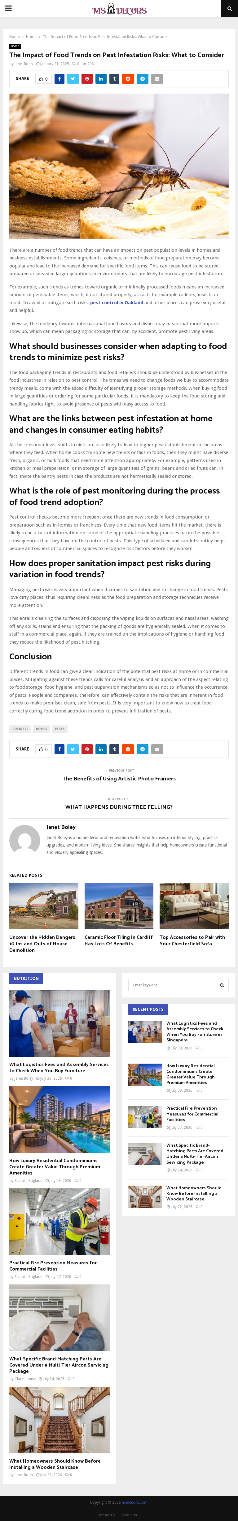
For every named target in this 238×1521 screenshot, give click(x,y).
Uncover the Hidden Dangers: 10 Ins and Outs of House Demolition (43, 944)
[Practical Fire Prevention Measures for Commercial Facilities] (59, 1221)
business (20, 729)
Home (15, 46)
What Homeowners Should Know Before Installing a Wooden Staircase (55, 1464)
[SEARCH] (222, 985)
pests (59, 729)
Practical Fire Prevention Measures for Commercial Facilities (53, 1266)
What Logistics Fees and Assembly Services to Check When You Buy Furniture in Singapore (194, 1032)
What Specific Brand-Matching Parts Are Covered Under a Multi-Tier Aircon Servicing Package (58, 1365)
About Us (129, 1515)
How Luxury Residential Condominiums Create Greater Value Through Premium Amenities (54, 1167)
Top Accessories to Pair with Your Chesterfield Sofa (192, 940)
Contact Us (105, 1515)
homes (41, 729)
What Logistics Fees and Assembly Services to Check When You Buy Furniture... (59, 1068)
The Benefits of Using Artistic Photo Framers (119, 779)
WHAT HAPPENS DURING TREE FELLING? (119, 807)
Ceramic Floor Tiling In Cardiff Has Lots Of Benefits (119, 940)
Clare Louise (25, 1379)
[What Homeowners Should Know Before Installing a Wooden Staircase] (59, 1420)
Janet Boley (24, 64)
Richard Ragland (28, 1181)
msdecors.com (135, 1502)
